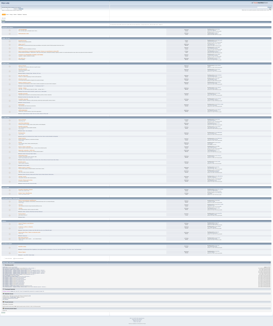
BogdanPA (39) (26, 291)
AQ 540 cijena (210, 143)
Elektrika (23, 174)
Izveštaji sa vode (31, 230)
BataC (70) (42, 291)
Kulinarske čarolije (29, 113)
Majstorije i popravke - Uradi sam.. (26, 150)
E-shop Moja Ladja (25, 249)
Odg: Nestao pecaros (211, 120)
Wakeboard (40, 211)
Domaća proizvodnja (26, 183)
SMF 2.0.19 (132, 318)
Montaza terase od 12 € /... (212, 41)
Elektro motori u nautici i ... (25, 167)
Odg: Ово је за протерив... (212, 105)
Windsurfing (32, 211)
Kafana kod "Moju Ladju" (44, 113)
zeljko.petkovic (220, 176)
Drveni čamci (40, 136)
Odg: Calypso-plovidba (212, 94)
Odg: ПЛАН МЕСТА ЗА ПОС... (213, 51)
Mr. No (17, 278)
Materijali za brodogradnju (53, 136)
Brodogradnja (21, 133)
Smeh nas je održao (35, 113)
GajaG (219, 47)
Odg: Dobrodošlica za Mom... (213, 88)
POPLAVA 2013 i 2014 (23, 33)
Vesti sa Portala (22, 119)
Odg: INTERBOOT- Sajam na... (213, 99)
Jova (218, 78)
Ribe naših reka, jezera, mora (40, 230)
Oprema (20, 171)
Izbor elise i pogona (25, 165)
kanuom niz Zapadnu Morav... (213, 190)
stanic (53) (17, 291)
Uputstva (20, 47)
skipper (22, 202)
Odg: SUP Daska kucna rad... (213, 139)
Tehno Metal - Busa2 (70, 249)
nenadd (219, 161)
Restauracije (28, 153)
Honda (27, 159)
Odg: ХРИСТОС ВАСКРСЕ (212, 110)
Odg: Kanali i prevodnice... (212, 123)
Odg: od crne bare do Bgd (212, 83)
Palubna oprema (33, 174)
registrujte (19, 7)
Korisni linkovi (22, 213)
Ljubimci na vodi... (38, 91)
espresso (22, 71)
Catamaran (28, 211)
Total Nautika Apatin (77, 249)
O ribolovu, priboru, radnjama (25, 226)
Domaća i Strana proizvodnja (25, 180)
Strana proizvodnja (33, 183)
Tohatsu (57, 159)
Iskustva (20, 204)
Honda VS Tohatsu (211, 156)
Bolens (219, 122)
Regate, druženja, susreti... (24, 82)
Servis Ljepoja (40, 249)
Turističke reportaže (23, 99)
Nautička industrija (23, 126)
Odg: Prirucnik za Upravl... (212, 70)
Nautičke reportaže (23, 93)
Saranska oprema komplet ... (213, 238)
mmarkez (219, 65)
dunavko (219, 82)
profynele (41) (32, 291)
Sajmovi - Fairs (25, 130)
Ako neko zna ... (22, 58)
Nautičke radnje (22, 246)
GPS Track (39, 73)
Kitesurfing (36, 211)
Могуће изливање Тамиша (213, 33)
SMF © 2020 (136, 318)
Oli (29, 295)
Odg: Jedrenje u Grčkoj (212, 208)
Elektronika (28, 174)
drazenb (219, 142)
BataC (28, 190)
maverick (31, 157)
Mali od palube (44, 91)
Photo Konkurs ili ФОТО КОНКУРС (28, 91)
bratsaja (219, 57)
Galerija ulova (24, 235)
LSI (218, 32)
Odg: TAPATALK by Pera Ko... (213, 48)
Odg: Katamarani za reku (212, 180)
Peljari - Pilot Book (33, 73)
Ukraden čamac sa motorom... (213, 55)
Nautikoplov (30, 130)
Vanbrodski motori (22, 155)
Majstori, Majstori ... (33, 153)
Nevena (219, 69)
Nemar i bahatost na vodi (26, 108)
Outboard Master (24, 157)
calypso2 (219, 43)
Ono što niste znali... (23, 75)
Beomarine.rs (50, 249)
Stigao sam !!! (21, 44)
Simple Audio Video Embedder (137, 319)
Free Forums (139, 320)
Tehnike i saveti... (22, 176)
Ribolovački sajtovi (48, 230)
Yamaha (23, 159)
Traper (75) (22, 291)
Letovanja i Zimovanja (26, 102)
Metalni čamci (24, 136)
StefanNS (219, 179)
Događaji (23, 113)
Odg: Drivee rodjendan (212, 30)
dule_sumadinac (24, 190)
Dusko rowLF (220, 40)
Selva (39, 159)
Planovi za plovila (46, 136)
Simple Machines (141, 318)
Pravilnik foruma (22, 40)
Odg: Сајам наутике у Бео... (213, 127)
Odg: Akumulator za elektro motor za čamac (11, 269)
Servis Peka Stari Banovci (62, 249)
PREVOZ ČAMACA (211, 252)
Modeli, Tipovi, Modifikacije (25, 193)
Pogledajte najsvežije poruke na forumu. (10, 298)
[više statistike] (5, 299)
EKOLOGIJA (21, 104)
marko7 (31, 271)
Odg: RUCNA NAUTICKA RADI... (213, 171)
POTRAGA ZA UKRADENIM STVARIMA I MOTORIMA (30, 54)
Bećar (219, 170)
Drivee (219, 29)
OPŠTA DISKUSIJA (22, 110)
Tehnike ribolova (25, 230)
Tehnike (20, 208)
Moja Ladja (5, 3)
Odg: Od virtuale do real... (212, 133)
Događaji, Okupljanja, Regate (25, 189)
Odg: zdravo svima (211, 44)
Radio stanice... (51, 174)
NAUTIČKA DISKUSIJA (23, 123)
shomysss (219, 155)
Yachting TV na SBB (211, 201)
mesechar (219, 98)
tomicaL (15, 275)
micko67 (219, 126)
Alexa (218, 251)
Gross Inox (55, 249)
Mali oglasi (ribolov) (23, 237)
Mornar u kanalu (220, 104)
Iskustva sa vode (22, 79)
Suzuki (29, 159)
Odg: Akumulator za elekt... (212, 79)
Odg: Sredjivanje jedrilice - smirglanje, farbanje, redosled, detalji (15, 270)
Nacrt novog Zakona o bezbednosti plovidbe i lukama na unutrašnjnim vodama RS (38, 51)
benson (219, 237)
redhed (219, 54)
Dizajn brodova (22, 138)
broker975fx (220, 213)
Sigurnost (46, 174)
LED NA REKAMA (22, 29)
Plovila (20, 142)
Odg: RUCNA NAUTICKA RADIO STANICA (10, 276)
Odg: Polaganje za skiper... (212, 214)
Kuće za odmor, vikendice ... (25, 146)
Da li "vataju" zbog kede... (212, 227)
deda (22, 144)
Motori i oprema (38, 174)
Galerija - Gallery (22, 88)
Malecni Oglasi (22, 252)
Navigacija (28, 73)
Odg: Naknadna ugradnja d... (213, 58)
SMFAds (134, 320)
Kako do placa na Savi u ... (212, 147)
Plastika (36, 136)
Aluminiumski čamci (30, 136)
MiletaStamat (220, 132)
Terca (219, 149)
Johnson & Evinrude (34, 159)
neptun (219, 207)
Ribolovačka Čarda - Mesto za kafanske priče (29, 232)
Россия (51, 159)
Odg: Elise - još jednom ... (212, 177)
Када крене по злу (211, 205)
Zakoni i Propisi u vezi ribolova (25, 223)
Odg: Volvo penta (211, 162)
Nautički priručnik (22, 69)
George (219, 93)
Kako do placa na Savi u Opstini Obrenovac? (11, 268)
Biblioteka (24, 73)
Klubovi (23, 217)
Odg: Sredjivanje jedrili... (212, 150)
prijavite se (14, 7)
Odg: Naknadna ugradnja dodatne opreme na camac (12, 274)
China (54, 159)
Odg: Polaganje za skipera (7, 277)
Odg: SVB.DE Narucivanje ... (213, 246)
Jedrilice (23, 211)
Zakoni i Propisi (22, 65)
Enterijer (23, 153)
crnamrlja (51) (37, 291)
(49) (12, 291)
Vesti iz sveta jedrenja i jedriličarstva (27, 200)
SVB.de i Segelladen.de (33, 249)
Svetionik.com (45, 249)
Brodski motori (22, 162)
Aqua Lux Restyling (6, 275)
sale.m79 (219, 50)
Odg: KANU (210, 193)
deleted (209, 66)
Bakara (17, 283)
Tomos (42, 159)
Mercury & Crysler (47, 159)
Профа (22, 128)
